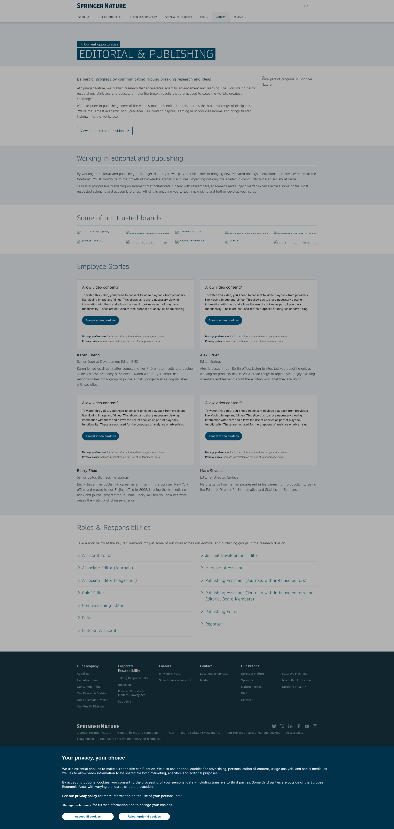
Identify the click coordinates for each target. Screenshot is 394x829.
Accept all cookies (88, 816)
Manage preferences (77, 805)
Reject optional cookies (144, 816)
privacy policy (86, 796)
